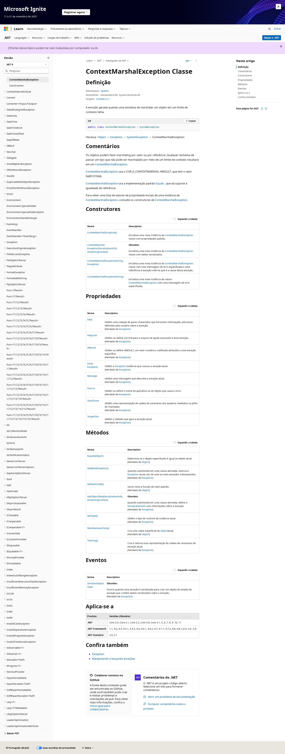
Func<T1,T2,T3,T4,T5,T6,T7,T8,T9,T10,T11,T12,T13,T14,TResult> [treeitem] (27, 397)
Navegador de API (116, 60)
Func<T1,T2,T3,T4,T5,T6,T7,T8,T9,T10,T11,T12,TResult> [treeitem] (27, 376)
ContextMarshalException (111, 164)
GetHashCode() (95, 484)
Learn (89, 60)
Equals (160, 183)
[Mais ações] (196, 61)
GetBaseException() (97, 468)
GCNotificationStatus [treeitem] (18, 455)
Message (92, 375)
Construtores (245, 75)
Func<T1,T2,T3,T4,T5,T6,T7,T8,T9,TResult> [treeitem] (27, 346)
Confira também (247, 97)
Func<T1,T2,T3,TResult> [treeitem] (19, 308)
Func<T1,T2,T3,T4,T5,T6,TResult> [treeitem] (24, 326)
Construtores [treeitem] (16, 85)
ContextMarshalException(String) (105, 276)
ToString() (92, 540)
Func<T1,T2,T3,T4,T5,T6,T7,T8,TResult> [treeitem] (27, 338)
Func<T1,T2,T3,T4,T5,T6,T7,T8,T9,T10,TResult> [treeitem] (28, 356)
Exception (116, 137)
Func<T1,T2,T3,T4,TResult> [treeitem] (21, 314)
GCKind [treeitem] (11, 443)
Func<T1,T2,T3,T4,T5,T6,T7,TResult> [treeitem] (26, 332)
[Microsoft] (6, 29)
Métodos (242, 84)
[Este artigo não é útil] (266, 109)
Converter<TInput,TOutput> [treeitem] (22, 103)
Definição (243, 66)
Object (102, 137)
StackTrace (93, 400)
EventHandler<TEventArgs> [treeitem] (22, 236)
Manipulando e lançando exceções (113, 658)
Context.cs (102, 98)
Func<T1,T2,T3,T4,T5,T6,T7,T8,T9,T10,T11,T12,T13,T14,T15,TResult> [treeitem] (27, 407)
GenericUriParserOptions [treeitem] (20, 467)
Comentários (245, 71)
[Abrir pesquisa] (269, 29)
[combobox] (26, 64)
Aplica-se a (244, 92)
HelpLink (92, 335)
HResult (91, 347)
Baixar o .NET (271, 37)
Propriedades (245, 79)
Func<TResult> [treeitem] (15, 290)
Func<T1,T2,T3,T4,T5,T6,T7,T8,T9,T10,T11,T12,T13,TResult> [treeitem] (27, 386)
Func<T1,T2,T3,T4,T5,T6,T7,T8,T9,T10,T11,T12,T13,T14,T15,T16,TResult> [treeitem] (27, 417)
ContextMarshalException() (102, 232)
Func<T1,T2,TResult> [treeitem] (18, 302)
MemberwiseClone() (98, 528)
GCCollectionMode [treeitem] (17, 431)
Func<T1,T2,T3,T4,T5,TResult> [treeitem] (22, 320)
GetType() (92, 515)
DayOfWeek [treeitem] (13, 139)
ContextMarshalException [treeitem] (24, 79)
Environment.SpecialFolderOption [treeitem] (25, 212)
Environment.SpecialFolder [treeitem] (21, 206)
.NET (99, 60)
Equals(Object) (95, 455)
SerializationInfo (136, 506)
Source (91, 388)
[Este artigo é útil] (262, 109)
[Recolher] (48, 58)
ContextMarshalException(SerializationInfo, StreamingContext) (102, 248)
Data (89, 319)
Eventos (242, 88)
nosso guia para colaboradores (100, 707)
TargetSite (92, 416)
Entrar (277, 28)
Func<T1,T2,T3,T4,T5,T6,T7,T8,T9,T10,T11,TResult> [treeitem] (27, 366)
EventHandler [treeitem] (14, 230)
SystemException (137, 137)
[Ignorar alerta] (278, 6)
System (105, 90)
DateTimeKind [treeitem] (14, 127)
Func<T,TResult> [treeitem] (15, 296)
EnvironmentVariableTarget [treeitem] (22, 218)
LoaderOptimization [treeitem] (18, 720)
